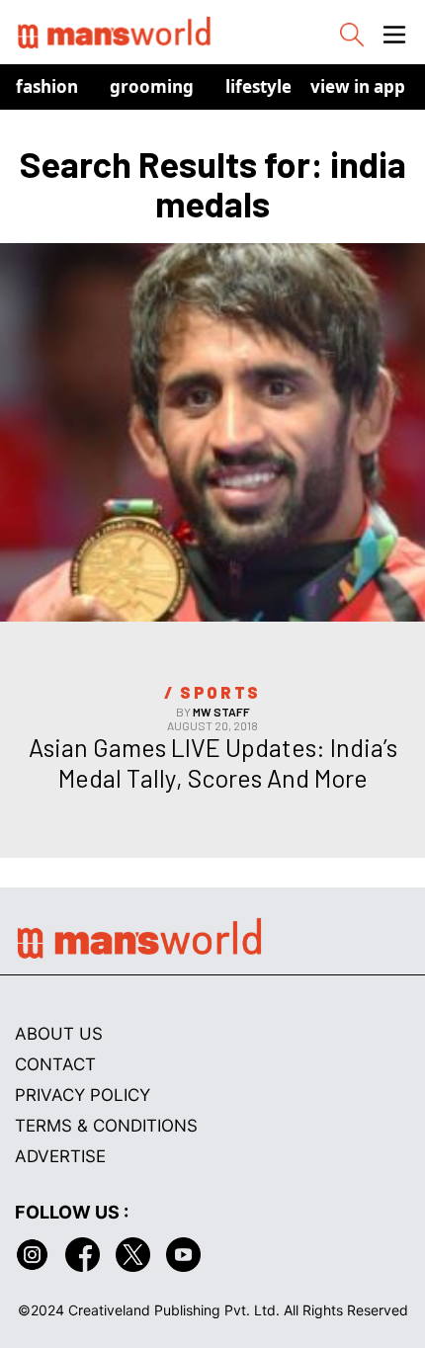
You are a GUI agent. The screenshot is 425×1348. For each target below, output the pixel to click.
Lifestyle (258, 86)
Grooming (152, 86)
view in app (357, 86)
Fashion (47, 86)
